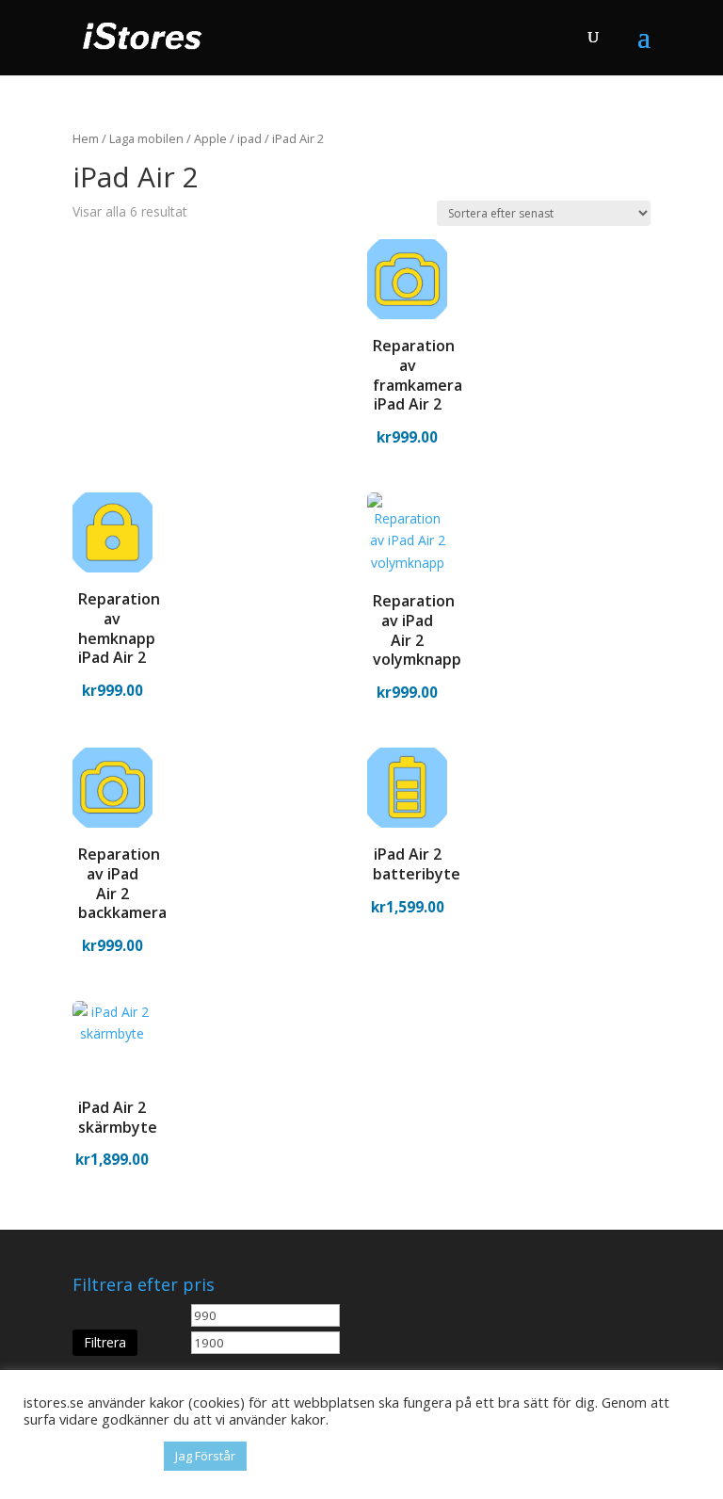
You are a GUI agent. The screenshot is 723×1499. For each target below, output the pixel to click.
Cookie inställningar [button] (89, 1456)
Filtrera (105, 1342)
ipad (249, 138)
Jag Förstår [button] (205, 1455)
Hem (85, 138)
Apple (210, 138)
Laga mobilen (146, 138)
